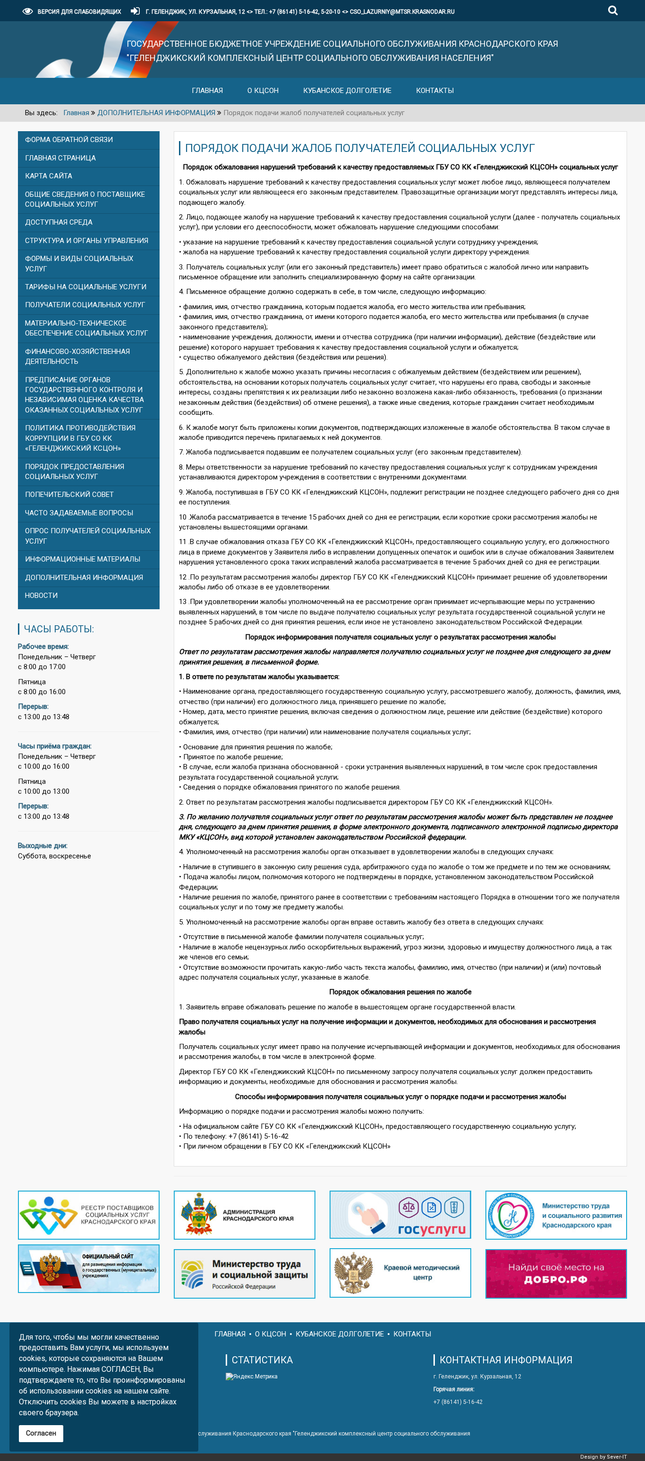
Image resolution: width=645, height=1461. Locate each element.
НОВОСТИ (41, 595)
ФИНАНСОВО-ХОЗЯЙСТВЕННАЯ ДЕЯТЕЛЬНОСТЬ (77, 356)
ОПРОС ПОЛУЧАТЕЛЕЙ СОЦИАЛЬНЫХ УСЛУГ (88, 536)
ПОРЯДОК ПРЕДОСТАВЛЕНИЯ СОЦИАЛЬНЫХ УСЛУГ (74, 471)
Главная (207, 90)
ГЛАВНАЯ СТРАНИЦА (60, 158)
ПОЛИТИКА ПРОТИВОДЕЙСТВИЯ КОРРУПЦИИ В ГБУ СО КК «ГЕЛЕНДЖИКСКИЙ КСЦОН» (80, 438)
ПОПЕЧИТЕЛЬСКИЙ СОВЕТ (69, 494)
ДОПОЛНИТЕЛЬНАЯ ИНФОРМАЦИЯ (84, 577)
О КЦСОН (263, 90)
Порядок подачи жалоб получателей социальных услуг (360, 148)
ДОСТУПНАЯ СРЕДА (59, 222)
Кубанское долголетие (347, 90)
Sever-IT (617, 1457)
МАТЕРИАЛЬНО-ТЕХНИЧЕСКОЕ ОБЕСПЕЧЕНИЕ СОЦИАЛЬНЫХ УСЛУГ (86, 328)
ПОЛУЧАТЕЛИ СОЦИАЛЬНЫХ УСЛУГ (85, 305)
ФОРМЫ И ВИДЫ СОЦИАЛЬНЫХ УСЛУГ (79, 263)
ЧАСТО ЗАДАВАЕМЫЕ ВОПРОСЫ (79, 513)
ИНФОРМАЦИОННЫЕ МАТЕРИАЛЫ (82, 559)
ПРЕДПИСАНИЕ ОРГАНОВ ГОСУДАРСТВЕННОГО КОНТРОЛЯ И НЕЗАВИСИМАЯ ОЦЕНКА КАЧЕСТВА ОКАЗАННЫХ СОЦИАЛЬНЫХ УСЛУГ (84, 395)
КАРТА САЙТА (48, 176)
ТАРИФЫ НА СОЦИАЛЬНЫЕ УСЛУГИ (85, 287)
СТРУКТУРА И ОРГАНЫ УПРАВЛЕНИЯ (86, 240)
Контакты (435, 90)
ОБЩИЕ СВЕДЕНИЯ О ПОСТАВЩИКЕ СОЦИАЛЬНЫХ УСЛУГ (85, 199)
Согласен (41, 1433)
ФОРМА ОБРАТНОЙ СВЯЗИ (69, 139)
